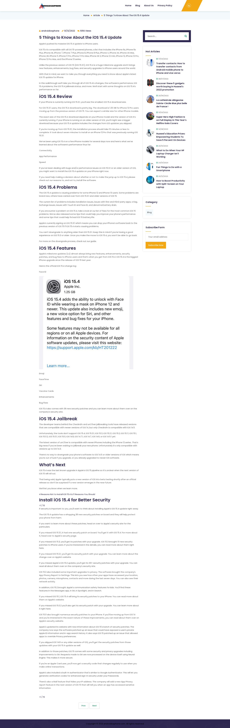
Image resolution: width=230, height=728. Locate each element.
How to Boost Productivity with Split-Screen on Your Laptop (170, 184)
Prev (83, 705)
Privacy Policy (165, 5)
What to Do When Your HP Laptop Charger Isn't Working (170, 153)
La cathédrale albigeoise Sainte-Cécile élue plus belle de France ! (171, 103)
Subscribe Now (155, 245)
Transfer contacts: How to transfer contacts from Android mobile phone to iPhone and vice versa (170, 68)
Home (128, 5)
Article (96, 15)
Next (94, 705)
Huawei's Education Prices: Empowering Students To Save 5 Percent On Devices (170, 137)
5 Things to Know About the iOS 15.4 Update (126, 15)
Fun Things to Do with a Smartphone (169, 169)
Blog (137, 5)
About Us (149, 5)
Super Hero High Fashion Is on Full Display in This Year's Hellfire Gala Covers (171, 120)
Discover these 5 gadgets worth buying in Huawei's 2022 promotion (170, 86)
